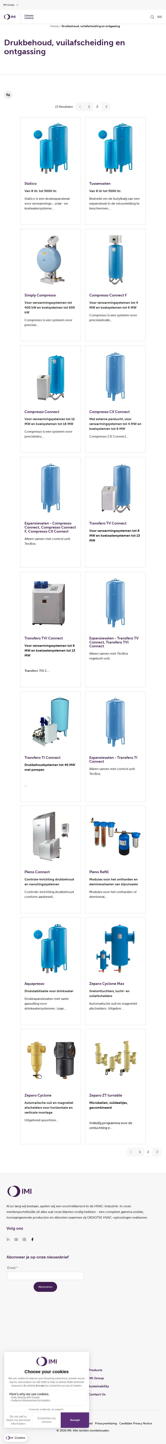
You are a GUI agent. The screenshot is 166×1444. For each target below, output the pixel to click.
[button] (80, 106)
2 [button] (97, 106)
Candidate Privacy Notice (135, 1423)
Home (54, 26)
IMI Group (96, 1378)
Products (95, 1370)
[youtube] (16, 1239)
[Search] (152, 16)
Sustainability (98, 1386)
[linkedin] (8, 1239)
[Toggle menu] (159, 16)
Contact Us (96, 1394)
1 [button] (89, 106)
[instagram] (24, 1239)
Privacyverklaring (106, 1423)
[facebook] (32, 1239)
